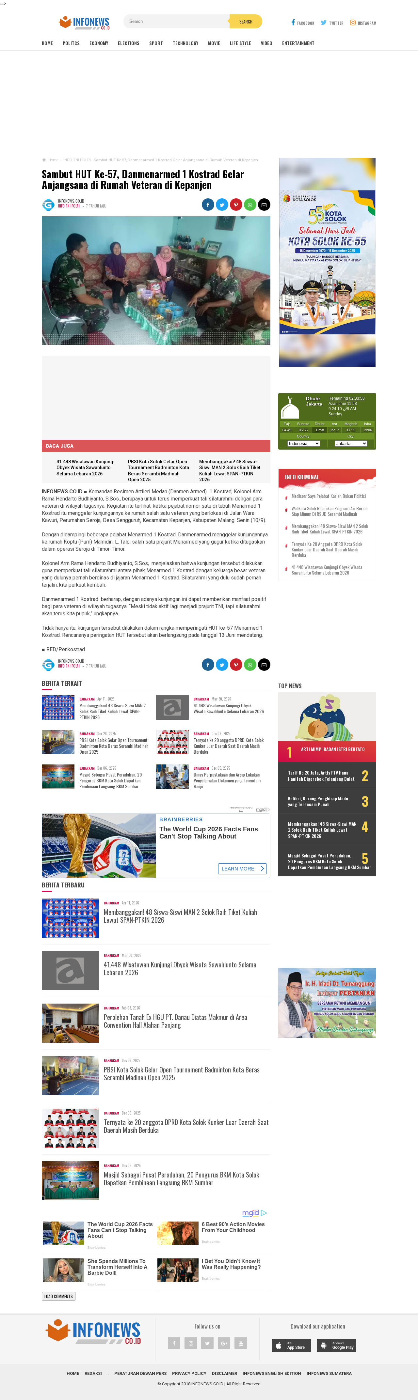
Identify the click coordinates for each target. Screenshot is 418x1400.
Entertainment (298, 42)
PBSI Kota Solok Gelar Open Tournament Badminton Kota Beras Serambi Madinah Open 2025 (113, 746)
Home (47, 42)
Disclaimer (224, 1373)
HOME (73, 1373)
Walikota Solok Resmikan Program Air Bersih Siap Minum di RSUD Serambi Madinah (329, 511)
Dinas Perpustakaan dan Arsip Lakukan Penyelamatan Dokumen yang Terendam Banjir (227, 781)
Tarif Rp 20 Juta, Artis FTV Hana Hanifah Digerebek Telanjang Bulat (321, 775)
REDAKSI (93, 1373)
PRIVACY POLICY (189, 1373)
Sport (156, 42)
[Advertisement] (209, 104)
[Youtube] (240, 1343)
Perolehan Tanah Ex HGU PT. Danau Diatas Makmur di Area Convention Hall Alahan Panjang (175, 1021)
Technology (185, 42)
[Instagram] (191, 1343)
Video (266, 42)
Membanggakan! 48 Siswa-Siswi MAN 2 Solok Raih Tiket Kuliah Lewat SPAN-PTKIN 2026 (112, 711)
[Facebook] (174, 1343)
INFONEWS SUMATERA (329, 1373)
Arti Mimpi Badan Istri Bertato (333, 749)
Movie (214, 42)
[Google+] (224, 1343)
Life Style (240, 42)
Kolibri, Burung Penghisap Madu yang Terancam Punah (318, 801)
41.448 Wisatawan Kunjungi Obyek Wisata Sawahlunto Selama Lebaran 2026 (85, 467)
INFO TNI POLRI (69, 205)
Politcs (71, 42)
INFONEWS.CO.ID (207, 1383)
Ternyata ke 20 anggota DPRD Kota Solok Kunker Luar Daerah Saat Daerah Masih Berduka (229, 746)
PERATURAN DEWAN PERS (140, 1373)
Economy (98, 42)
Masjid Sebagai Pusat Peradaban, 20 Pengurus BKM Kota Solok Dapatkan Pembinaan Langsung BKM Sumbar (110, 781)
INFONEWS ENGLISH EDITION (272, 1373)
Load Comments (58, 1296)
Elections (128, 42)
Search (245, 21)
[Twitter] (207, 1343)
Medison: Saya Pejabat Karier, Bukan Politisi (329, 496)
